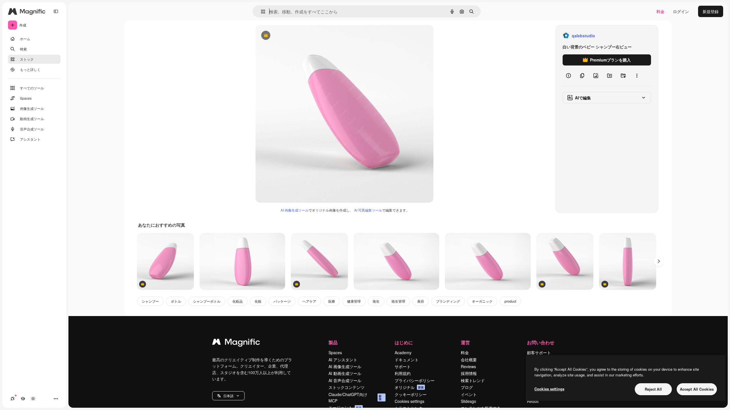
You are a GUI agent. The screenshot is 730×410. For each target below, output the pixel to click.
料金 (660, 11)
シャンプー (150, 301)
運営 (465, 342)
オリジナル (294, 36)
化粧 (258, 301)
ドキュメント (407, 359)
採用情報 (469, 373)
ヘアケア (309, 301)
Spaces (335, 352)
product (510, 301)
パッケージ (282, 301)
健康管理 (354, 301)
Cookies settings (409, 401)
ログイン (681, 11)
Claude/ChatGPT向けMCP (355, 397)
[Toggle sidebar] (55, 11)
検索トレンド (473, 380)
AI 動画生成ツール (344, 373)
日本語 (228, 395)
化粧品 (237, 301)
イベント (469, 394)
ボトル (176, 301)
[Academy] (22, 398)
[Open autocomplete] (261, 11)
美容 (420, 301)
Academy (403, 352)
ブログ (467, 387)
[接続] (12, 398)
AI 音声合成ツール (344, 380)
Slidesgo (468, 401)
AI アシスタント (342, 359)
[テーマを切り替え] (33, 398)
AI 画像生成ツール (295, 210)
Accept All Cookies (697, 389)
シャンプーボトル (206, 301)
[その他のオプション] (636, 75)
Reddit (533, 401)
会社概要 (469, 359)
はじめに (404, 342)
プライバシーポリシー (415, 380)
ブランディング (448, 301)
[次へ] (659, 261)
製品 (333, 342)
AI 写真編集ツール (368, 210)
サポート (403, 366)
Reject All (653, 389)
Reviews (468, 366)
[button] (228, 395)
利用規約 (403, 373)
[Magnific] (236, 343)
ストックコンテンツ (346, 387)
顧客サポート (539, 352)
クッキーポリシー (411, 394)
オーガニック (482, 301)
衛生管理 (398, 301)
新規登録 (711, 11)
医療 (331, 301)
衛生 (376, 301)
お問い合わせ (540, 342)
